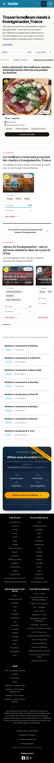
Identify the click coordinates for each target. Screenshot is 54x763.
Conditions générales (27, 739)
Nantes (39, 559)
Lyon (39, 548)
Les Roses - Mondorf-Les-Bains (39, 628)
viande (41, 26)
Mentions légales (27, 744)
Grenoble (39, 563)
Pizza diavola (15, 522)
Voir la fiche (10, 217)
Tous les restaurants (39, 640)
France (34, 10)
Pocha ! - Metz (39, 594)
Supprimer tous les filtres (43, 60)
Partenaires (14, 678)
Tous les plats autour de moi (15, 578)
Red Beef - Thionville (39, 625)
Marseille (39, 552)
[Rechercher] (37, 4)
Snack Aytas (10, 186)
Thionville (39, 541)
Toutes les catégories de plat (14, 582)
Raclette (14, 556)
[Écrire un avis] (43, 4)
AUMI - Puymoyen (39, 632)
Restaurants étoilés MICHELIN (39, 636)
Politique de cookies (27, 735)
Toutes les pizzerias (39, 643)
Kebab (15, 530)
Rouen (39, 567)
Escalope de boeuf (38, 129)
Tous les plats (15, 10)
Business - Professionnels (15, 685)
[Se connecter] (50, 4)
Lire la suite (7, 44)
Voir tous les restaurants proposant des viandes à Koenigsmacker (25, 231)
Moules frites (15, 567)
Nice (15, 655)
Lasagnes (15, 563)
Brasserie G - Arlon (39, 615)
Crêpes (15, 544)
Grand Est (43, 10)
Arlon (39, 533)
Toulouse (39, 556)
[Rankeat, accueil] (21, 3)
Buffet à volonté (14, 559)
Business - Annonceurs (15, 695)
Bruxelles (39, 530)
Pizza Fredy (11, 122)
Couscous (15, 526)
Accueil (5, 10)
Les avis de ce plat (27, 134)
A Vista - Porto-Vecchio (39, 604)
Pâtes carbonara (15, 548)
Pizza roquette (12, 118)
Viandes (26, 10)
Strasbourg (39, 544)
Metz (39, 537)
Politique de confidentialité (27, 731)
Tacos (15, 533)
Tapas (15, 571)
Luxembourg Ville (39, 526)
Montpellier (39, 578)
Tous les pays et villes (39, 582)
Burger (15, 552)
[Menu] (4, 4)
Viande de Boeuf (22, 129)
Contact (15, 674)
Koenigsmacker (9, 29)
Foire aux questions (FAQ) (15, 671)
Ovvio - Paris (39, 611)
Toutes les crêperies (39, 647)
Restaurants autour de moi (39, 651)
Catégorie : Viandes (21, 60)
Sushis (14, 541)
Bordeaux (39, 574)
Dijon (39, 571)
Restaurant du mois (39, 661)
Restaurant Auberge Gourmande (15, 278)
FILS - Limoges (39, 607)
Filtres (29, 52)
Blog (15, 682)
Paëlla (14, 537)
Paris (39, 522)
